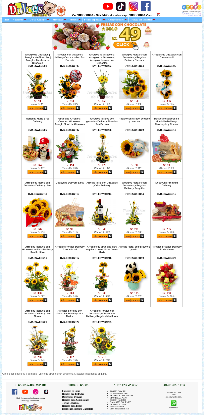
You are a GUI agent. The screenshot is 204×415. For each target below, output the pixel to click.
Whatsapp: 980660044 (30, 400)
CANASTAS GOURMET (120, 402)
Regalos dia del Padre (73, 394)
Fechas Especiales (93, 19)
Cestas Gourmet (38, 19)
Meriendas (58, 19)
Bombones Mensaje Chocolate (77, 408)
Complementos (116, 19)
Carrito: (151, 15)
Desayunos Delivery (72, 397)
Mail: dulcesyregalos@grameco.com (30, 398)
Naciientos (18, 19)
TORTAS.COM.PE (118, 391)
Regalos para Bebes (72, 405)
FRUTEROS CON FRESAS (121, 396)
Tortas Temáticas (70, 402)
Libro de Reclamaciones (119, 409)
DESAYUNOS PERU (119, 393)
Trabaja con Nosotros (141, 19)
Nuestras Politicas (117, 406)
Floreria (74, 19)
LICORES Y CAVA (118, 404)
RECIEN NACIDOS (118, 400)
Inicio (6, 19)
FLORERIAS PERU (118, 398)
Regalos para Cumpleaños (75, 399)
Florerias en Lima (71, 391)
